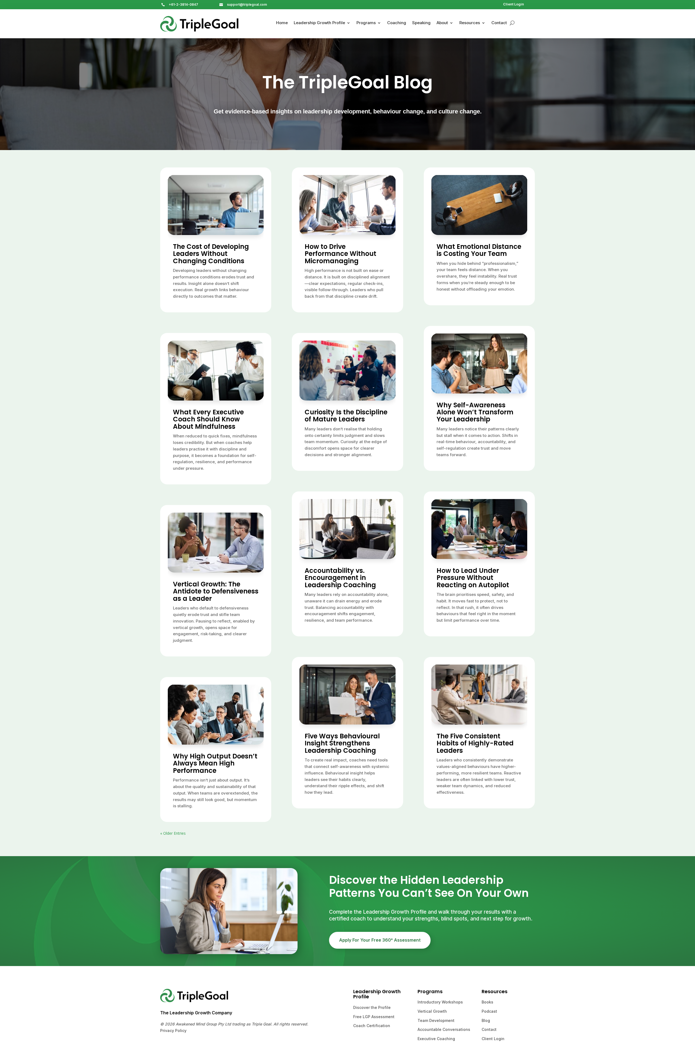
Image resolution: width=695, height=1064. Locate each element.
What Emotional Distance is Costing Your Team (479, 250)
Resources (469, 23)
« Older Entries (173, 833)
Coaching (396, 23)
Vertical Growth (432, 1011)
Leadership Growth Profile (319, 23)
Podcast (489, 1011)
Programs (366, 23)
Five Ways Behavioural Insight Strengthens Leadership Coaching (342, 743)
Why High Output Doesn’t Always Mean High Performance (215, 763)
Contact (499, 23)
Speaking (421, 23)
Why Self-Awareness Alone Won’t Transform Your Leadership (475, 412)
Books (487, 1002)
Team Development (436, 1020)
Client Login (513, 4)
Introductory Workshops (440, 1002)
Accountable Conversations (444, 1029)
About (442, 23)
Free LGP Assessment (373, 1016)
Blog (486, 1020)
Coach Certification (371, 1025)
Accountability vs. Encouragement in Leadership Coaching (340, 577)
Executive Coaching (436, 1038)
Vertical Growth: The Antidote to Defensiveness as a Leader (215, 591)
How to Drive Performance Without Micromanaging (340, 253)
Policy (180, 1030)
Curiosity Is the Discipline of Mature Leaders (346, 416)
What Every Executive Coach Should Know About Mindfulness (208, 419)
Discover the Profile (372, 1007)
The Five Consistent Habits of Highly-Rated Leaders (475, 743)
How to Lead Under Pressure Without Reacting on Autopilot (473, 577)
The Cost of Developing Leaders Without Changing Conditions (211, 253)
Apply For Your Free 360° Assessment (380, 940)
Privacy (167, 1030)
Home (282, 23)
